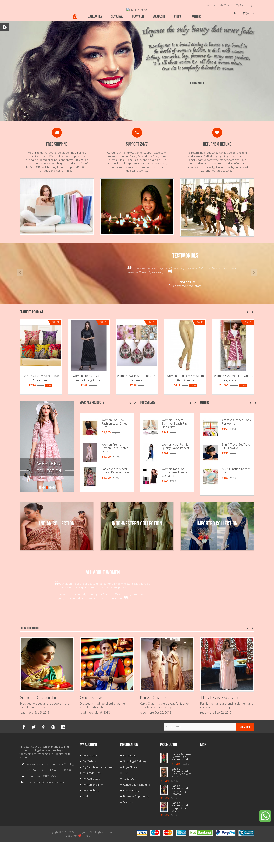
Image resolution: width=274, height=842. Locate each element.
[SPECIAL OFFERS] (137, 206)
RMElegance (83, 832)
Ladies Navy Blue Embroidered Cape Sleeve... (114, 423)
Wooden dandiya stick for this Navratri (182, 786)
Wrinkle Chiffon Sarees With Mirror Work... (181, 800)
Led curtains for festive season (233, 378)
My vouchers (91, 790)
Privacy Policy (131, 790)
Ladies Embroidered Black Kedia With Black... (117, 446)
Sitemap (128, 802)
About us (128, 778)
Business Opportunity (136, 796)
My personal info (93, 784)
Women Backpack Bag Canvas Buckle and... (176, 421)
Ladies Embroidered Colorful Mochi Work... (116, 470)
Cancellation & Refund (136, 784)
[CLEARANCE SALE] (217, 207)
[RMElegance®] (137, 10)
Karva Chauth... (155, 697)
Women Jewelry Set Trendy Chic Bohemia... (89, 378)
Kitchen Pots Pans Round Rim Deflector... (236, 470)
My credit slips (91, 773)
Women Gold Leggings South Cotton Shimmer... (137, 378)
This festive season (219, 697)
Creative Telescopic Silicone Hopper (234, 421)
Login (251, 5)
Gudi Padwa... (94, 697)
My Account (90, 755)
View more (26, 503)
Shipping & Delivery (134, 761)
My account (88, 744)
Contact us (129, 755)
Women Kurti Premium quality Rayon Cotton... (185, 378)
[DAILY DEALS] (57, 206)
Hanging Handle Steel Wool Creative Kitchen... (237, 446)
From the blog (29, 628)
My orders (89, 761)
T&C (125, 773)
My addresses (91, 778)
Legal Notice (130, 767)
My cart (240, 5)
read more (26, 712)
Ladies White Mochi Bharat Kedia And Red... (181, 771)
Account (211, 5)
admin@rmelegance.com (49, 782)
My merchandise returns (98, 767)
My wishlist (226, 5)
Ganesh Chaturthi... (40, 697)
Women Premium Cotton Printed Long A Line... (41, 378)
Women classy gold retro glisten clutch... (175, 470)
